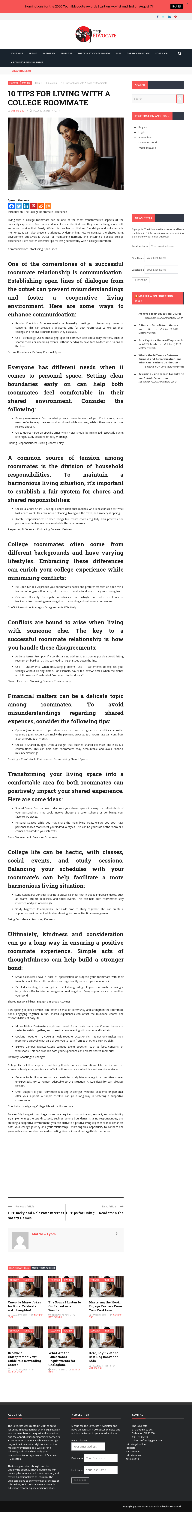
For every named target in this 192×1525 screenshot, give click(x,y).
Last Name (138, 269)
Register (143, 127)
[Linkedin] (26, 206)
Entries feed (145, 137)
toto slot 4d (132, 1458)
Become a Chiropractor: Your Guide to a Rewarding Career (24, 1358)
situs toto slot (134, 1455)
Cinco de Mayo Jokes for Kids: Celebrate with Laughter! (24, 1306)
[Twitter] (19, 206)
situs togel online (136, 1444)
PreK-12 (33, 53)
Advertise (66, 53)
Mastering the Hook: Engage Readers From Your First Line (105, 1306)
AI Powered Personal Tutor (26, 62)
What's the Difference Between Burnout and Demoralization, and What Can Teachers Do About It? (160, 359)
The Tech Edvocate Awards (94, 53)
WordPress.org (147, 147)
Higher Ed (49, 53)
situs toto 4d (133, 1451)
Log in (142, 132)
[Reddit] (41, 206)
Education (14, 83)
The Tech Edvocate (138, 53)
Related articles (19, 1268)
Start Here (16, 53)
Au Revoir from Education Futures (160, 313)
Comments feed (148, 142)
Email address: (140, 246)
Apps (118, 53)
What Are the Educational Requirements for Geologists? (61, 1358)
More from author (43, 1268)
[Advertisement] (66, 1163)
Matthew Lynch (18, 110)
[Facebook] (11, 206)
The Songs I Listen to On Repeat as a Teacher (64, 1306)
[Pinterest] (33, 206)
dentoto (130, 1447)
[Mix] (48, 206)
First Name (138, 258)
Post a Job (161, 53)
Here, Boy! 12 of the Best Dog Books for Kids (103, 1357)
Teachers (26, 83)
